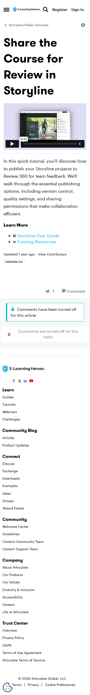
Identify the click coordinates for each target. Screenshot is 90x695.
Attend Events (13, 508)
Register (59, 9)
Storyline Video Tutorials (28, 25)
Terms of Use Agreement (22, 653)
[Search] (45, 9)
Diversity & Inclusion (18, 590)
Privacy (33, 685)
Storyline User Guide (38, 235)
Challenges (11, 419)
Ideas (6, 493)
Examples (10, 486)
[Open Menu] (83, 25)
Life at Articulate (15, 612)
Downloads (11, 478)
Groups (8, 501)
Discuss (8, 464)
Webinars (9, 412)
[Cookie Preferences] (7, 687)
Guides (8, 397)
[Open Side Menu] (6, 9)
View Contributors (52, 254)
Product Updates (15, 445)
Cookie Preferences (60, 685)
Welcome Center (15, 526)
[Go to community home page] (26, 9)
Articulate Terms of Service (23, 660)
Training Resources (36, 241)
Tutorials (9, 404)
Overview (9, 630)
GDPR (7, 645)
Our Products (12, 575)
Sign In (77, 9)
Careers (8, 604)
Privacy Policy (13, 638)
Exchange (10, 471)
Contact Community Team (23, 541)
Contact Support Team (20, 549)
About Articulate (15, 567)
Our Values (11, 582)
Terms (17, 685)
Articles (8, 438)
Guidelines (10, 534)
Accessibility (12, 597)
